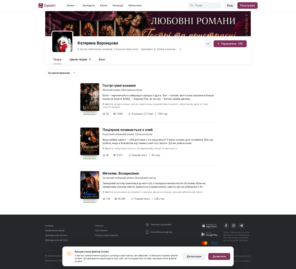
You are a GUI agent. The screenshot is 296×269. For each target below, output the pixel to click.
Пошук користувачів (106, 235)
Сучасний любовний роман (118, 177)
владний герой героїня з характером (173, 104)
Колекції (118, 5)
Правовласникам (55, 230)
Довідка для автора (56, 240)
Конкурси (89, 5)
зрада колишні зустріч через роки (133, 104)
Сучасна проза (143, 134)
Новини (49, 225)
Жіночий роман (111, 90)
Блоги (103, 5)
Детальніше (194, 256)
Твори (57, 59)
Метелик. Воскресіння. (121, 173)
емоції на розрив (162, 192)
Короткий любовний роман (118, 134)
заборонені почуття (125, 148)
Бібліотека (135, 5)
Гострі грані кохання (119, 85)
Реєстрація (247, 5)
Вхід (230, 5)
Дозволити (219, 256)
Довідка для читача (56, 235)
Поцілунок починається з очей (128, 130)
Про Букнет (101, 230)
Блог (102, 59)
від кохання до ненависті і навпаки (133, 192)
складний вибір (145, 148)
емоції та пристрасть (166, 148)
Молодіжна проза (132, 90)
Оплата (99, 225)
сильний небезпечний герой (187, 192)
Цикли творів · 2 (80, 59)
